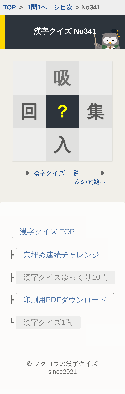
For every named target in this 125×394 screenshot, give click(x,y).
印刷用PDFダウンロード (65, 300)
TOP (9, 7)
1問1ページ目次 (50, 7)
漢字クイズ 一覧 (56, 173)
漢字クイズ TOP (47, 231)
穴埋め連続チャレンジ (61, 255)
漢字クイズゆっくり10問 (65, 277)
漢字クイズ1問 (48, 322)
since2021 (62, 371)
